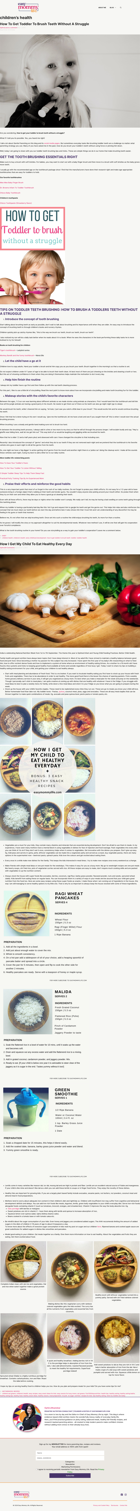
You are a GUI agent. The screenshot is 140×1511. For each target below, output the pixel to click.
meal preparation (55, 1396)
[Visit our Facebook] (121, 1494)
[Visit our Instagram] (125, 1494)
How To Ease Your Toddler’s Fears (14, 463)
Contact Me (123, 1505)
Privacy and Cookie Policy (101, 1505)
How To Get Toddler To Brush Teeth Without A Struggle (44, 24)
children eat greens (9, 1393)
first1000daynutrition (93, 1393)
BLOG (112, 7)
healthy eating (114, 1393)
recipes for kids (86, 1396)
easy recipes (33, 1393)
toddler (73, 538)
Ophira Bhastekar (52, 1408)
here (99, 1227)
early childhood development (36, 538)
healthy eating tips (6, 1396)
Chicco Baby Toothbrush (10, 193)
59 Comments (9, 548)
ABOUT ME (102, 7)
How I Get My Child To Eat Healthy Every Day (36, 544)
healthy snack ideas (30, 1396)
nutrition (77, 1396)
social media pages (52, 143)
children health (7, 538)
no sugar (71, 1396)
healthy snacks (43, 1396)
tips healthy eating (99, 1396)
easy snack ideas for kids (47, 1393)
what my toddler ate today (116, 1396)
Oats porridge (13, 1209)
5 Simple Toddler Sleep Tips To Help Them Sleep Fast (22, 473)
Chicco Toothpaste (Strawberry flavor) (16, 203)
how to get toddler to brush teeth (58, 538)
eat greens (81, 1393)
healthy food (18, 1396)
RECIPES (17, 1391)
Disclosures (114, 1505)
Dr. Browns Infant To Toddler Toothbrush (17, 188)
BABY (4, 536)
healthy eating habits (127, 1393)
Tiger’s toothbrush (7, 350)
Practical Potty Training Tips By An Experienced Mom (22, 478)
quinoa (61, 692)
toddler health (82, 538)
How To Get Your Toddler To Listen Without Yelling (21, 468)
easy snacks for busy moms (67, 1393)
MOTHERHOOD (7, 1391)
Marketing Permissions (70, 1467)
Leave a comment (11, 28)
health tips (105, 1393)
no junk (64, 1396)
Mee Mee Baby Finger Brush (11, 183)
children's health (19, 538)
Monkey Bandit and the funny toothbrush (17, 355)
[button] (120, 7)
